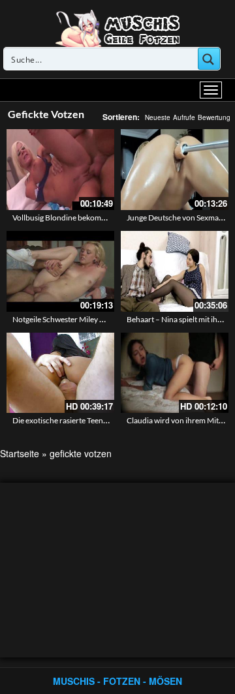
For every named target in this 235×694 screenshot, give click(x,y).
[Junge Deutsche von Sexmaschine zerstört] (174, 169)
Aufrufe (184, 117)
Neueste (157, 117)
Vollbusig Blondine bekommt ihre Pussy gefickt (91, 217)
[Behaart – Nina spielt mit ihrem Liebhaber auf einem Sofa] (174, 271)
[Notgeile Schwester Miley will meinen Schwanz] (60, 271)
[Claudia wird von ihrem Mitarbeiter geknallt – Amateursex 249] (174, 373)
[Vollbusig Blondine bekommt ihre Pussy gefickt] (60, 169)
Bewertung (214, 117)
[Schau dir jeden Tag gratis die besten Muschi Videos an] (117, 27)
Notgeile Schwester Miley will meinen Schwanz (91, 319)
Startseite (19, 453)
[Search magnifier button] (209, 59)
